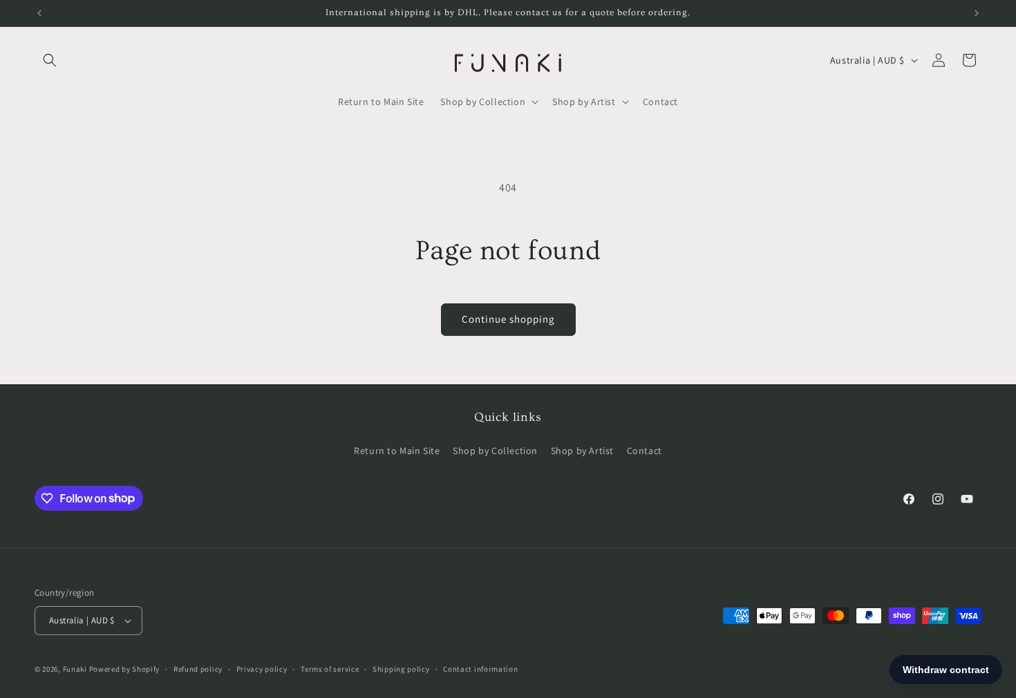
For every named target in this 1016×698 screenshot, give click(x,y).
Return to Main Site (397, 450)
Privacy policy (262, 669)
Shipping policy (401, 669)
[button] (50, 60)
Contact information (480, 669)
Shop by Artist (582, 450)
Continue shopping (508, 319)
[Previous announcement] (39, 13)
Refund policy (198, 669)
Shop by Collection (495, 450)
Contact (644, 450)
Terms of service (330, 669)
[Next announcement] (976, 13)
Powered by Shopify (124, 669)
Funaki (75, 669)
